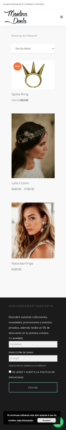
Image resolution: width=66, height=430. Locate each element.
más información (25, 420)
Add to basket (39, 66)
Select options (39, 119)
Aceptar (46, 420)
